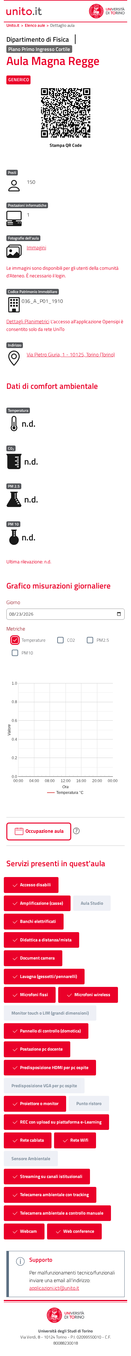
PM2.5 (103, 640)
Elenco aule (35, 25)
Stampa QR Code (66, 145)
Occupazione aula (44, 831)
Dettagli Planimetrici (27, 321)
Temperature (33, 640)
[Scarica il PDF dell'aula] (65, 113)
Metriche (15, 628)
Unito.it (12, 25)
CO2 (71, 640)
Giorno (13, 602)
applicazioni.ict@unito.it (54, 1288)
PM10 (27, 652)
